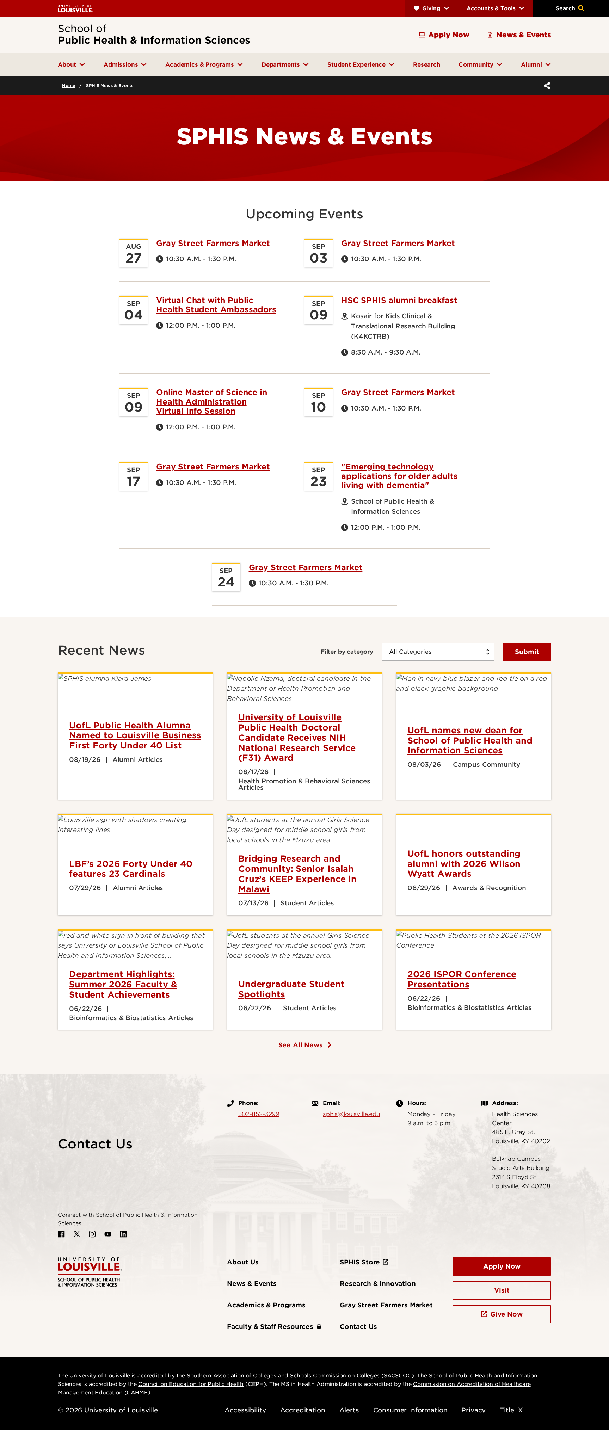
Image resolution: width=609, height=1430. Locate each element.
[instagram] (92, 1234)
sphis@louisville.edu (351, 1113)
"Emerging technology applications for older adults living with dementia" (399, 476)
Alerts (349, 1410)
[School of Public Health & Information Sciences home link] (90, 1271)
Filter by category (347, 651)
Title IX (511, 1410)
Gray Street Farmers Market (213, 243)
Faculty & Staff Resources (270, 1326)
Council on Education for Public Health (191, 1384)
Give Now (506, 1314)
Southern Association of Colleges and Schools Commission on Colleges (283, 1376)
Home (68, 85)
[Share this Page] (545, 85)
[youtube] (107, 1234)
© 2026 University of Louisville (108, 1410)
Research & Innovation (378, 1283)
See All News (301, 1045)
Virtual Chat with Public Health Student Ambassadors (216, 305)
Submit (527, 651)
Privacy (473, 1410)
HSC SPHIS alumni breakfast (399, 300)
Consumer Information (410, 1410)
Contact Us (358, 1326)
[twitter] (76, 1234)
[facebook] (61, 1234)
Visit (501, 1290)
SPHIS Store (360, 1262)
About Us (243, 1262)
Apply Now (502, 1266)
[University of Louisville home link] (75, 8)
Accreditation (302, 1410)
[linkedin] (123, 1234)
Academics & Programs (266, 1305)
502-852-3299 (258, 1113)
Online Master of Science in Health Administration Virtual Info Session (211, 401)
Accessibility (245, 1410)
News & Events (252, 1283)
